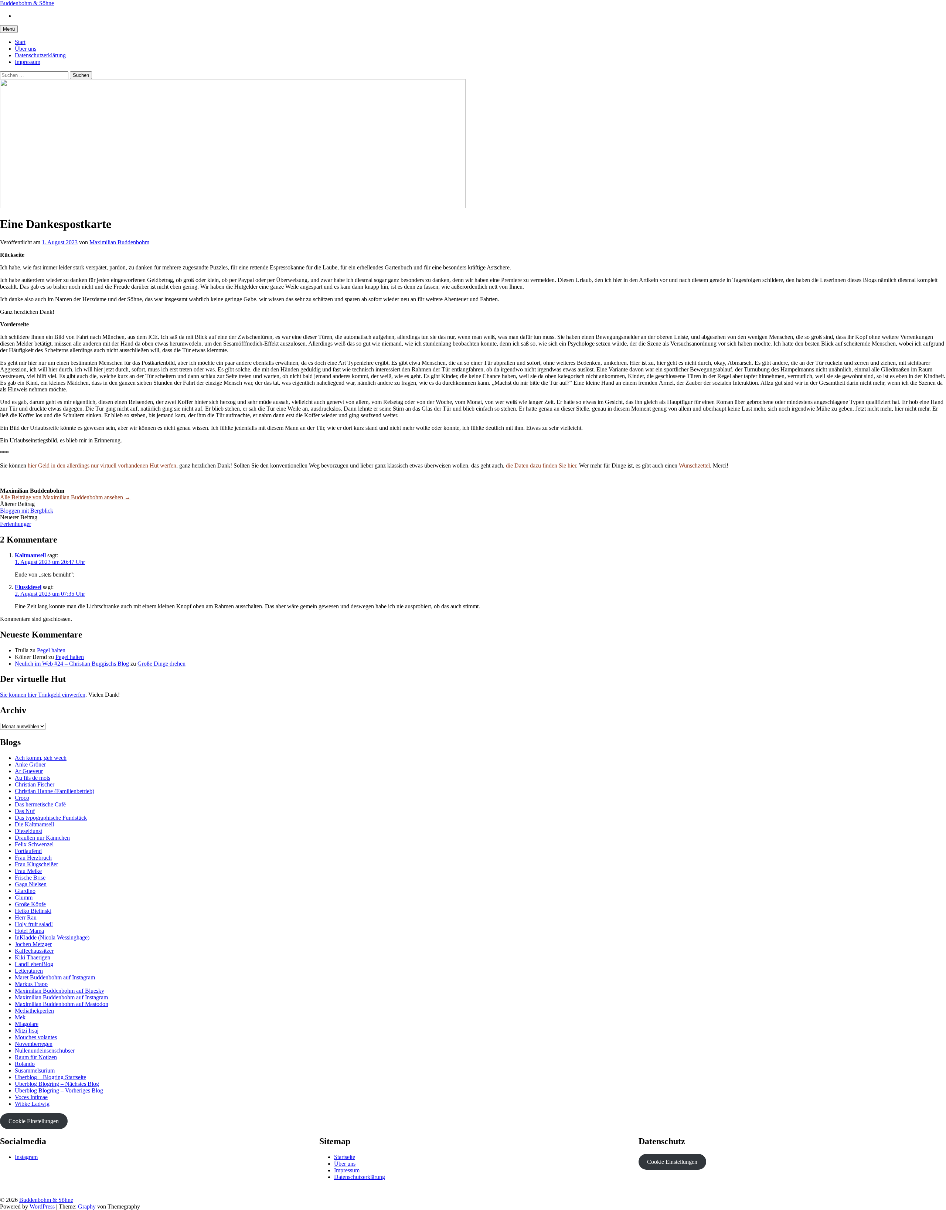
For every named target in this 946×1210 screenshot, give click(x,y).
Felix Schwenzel (34, 844)
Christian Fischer (34, 784)
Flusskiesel (28, 587)
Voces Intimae (31, 1097)
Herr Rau (26, 917)
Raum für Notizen (36, 1057)
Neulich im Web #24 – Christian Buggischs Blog (72, 663)
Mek (20, 1017)
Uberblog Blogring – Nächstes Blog (57, 1084)
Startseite (344, 1157)
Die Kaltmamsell (34, 824)
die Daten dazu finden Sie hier (540, 465)
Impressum (27, 62)
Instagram (26, 1157)
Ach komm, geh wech (41, 758)
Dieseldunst (28, 831)
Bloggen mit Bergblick (26, 510)
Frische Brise (30, 877)
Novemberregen (33, 1044)
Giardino (25, 891)
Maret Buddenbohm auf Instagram (55, 977)
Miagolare (26, 1024)
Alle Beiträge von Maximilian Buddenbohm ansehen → (65, 497)
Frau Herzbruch (33, 857)
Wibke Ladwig (32, 1104)
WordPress (42, 1206)
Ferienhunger (15, 524)
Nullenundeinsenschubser (45, 1050)
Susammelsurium (35, 1070)
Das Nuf (25, 811)
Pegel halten (51, 650)
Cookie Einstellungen (33, 1121)
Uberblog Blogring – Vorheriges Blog (59, 1090)
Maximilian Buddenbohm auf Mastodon (61, 1004)
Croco (22, 798)
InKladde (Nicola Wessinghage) (52, 937)
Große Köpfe (30, 904)
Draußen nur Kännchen (42, 838)
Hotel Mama (29, 931)
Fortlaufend (28, 851)
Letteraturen (29, 971)
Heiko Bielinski (33, 911)
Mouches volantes (36, 1037)
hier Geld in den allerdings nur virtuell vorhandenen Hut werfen (101, 465)
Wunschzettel (693, 465)
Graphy (87, 1206)
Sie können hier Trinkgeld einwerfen (42, 694)
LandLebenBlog (34, 964)
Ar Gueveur (29, 771)
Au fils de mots (32, 778)
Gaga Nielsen (31, 884)
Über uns (25, 48)
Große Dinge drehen (161, 663)
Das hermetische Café (40, 804)
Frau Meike (28, 871)
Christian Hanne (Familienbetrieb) (54, 791)
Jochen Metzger (33, 944)
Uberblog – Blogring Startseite (50, 1077)
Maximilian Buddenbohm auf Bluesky (59, 991)
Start (20, 42)
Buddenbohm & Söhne (27, 3)
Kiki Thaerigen (32, 957)
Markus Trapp (31, 984)
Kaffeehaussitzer (34, 951)
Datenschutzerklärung (40, 55)
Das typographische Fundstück (51, 818)
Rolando (25, 1064)
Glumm (24, 897)
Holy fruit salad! (34, 924)
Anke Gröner (30, 764)
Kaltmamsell (30, 555)
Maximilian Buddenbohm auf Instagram (61, 997)
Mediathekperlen (34, 1010)
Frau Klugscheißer (36, 864)
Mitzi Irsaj (26, 1030)
